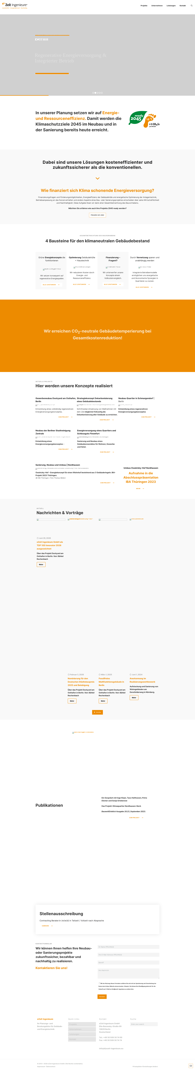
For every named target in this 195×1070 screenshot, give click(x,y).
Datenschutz (50, 1066)
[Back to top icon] (185, 1066)
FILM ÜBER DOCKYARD (51, 75)
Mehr (41, 564)
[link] (83, 808)
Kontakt (72, 1039)
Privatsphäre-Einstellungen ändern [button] (145, 1066)
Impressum (41, 1066)
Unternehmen (75, 1029)
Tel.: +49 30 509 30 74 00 (110, 1037)
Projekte (73, 1024)
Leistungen (74, 1034)
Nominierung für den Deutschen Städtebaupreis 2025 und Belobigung (81, 681)
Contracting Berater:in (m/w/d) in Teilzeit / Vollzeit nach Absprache (72, 920)
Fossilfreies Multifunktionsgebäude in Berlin (111, 681)
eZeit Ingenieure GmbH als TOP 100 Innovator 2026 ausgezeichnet (50, 545)
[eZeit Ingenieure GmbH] (14, 5)
